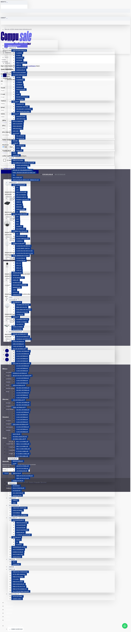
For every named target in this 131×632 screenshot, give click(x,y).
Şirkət (3, 107)
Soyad (3, 88)
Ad (2, 81)
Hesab (4, 59)
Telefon (3, 101)
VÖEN (3, 114)
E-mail (3, 94)
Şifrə (3, 125)
